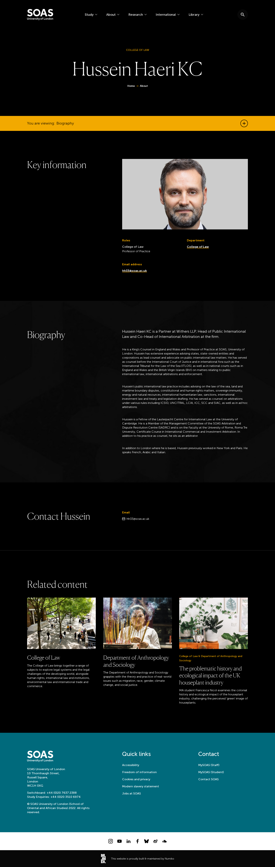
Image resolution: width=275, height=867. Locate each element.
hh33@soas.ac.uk (134, 270)
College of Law (198, 246)
